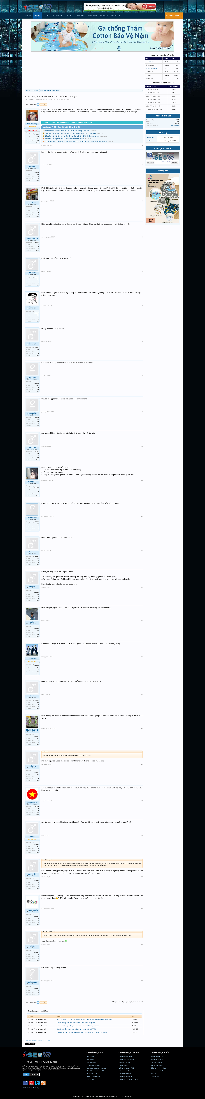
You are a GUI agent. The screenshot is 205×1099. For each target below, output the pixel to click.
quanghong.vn (92, 15)
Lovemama (80, 15)
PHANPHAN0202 (32, 730)
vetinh (32, 696)
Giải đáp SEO (91, 1079)
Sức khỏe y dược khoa (158, 1068)
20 (38, 174)
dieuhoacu (32, 343)
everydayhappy (32, 238)
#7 (142, 341)
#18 (142, 728)
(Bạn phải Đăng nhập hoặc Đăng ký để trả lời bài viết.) (127, 1001)
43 (38, 594)
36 (38, 349)
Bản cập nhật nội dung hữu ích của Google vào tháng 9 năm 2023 (67, 131)
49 (38, 558)
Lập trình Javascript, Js (126, 1076)
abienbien (32, 307)
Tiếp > (44, 104)
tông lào (32, 552)
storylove (32, 377)
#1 (142, 145)
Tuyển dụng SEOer (157, 1057)
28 (38, 140)
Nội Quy (36, 1088)
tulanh (43, 835)
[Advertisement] (84, 71)
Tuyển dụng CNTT (157, 1059)
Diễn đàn (37, 16)
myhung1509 (32, 518)
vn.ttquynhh (44, 656)
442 (38, 385)
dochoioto (32, 766)
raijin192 (32, 946)
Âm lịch (149, 141)
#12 (142, 516)
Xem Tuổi (69, 15)
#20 (142, 801)
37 (38, 210)
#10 (142, 446)
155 (38, 808)
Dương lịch (150, 137)
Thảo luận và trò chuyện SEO (95, 1071)
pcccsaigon (32, 202)
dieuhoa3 (32, 447)
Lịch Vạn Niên (57, 15)
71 (38, 774)
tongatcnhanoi (175, 125)
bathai (32, 622)
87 (38, 846)
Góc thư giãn (155, 1076)
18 (38, 389)
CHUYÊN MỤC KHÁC (160, 1053)
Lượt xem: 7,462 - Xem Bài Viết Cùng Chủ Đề (61, 127)
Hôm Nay (163, 133)
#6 (142, 305)
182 (38, 453)
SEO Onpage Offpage (93, 1065)
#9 (142, 412)
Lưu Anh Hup (61, 99)
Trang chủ (27, 15)
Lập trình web (123, 1065)
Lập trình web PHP (125, 1074)
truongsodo (32, 482)
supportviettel (32, 802)
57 (38, 524)
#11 (142, 480)
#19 (142, 764)
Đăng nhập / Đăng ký (173, 15)
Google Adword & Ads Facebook (96, 1068)
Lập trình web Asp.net (126, 1071)
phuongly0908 (32, 413)
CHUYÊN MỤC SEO (95, 1053)
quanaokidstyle (32, 910)
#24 (142, 944)
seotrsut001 (32, 874)
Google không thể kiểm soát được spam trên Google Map (76, 1023)
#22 (142, 876)
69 (38, 738)
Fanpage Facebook (163, 148)
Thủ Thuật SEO (91, 1056)
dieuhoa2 (32, 272)
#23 (142, 908)
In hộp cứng (115, 15)
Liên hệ (46, 15)
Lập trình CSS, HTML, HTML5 (128, 1079)
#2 (142, 165)
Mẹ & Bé (154, 1074)
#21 (142, 835)
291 (38, 668)
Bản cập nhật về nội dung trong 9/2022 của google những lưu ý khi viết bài (70, 133)
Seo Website (90, 1059)
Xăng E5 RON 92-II (151, 68)
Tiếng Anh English (157, 1065)
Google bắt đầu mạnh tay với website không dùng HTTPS (76, 1029)
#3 (142, 201)
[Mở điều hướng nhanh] (142, 90)
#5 (142, 271)
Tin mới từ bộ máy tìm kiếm (43, 99)
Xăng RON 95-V (150, 62)
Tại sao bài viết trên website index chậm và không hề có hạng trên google (82, 1032)
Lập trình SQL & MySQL (126, 1059)
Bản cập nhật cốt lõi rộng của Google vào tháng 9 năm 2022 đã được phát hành (72, 136)
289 (38, 136)
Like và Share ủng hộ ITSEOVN (38, 1040)
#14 (142, 587)
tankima (32, 166)
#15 (142, 620)
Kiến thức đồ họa (124, 1062)
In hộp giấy (104, 15)
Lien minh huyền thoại (158, 1071)
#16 (142, 656)
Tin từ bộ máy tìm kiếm (93, 1076)
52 (38, 702)
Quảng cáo (163, 171)
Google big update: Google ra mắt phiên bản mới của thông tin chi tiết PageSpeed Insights (76, 141)
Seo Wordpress (91, 1062)
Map (24, 1088)
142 (38, 630)
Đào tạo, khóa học (157, 1062)
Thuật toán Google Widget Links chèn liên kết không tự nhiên (78, 1026)
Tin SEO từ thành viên (93, 1074)
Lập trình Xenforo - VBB (126, 1068)
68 (38, 419)
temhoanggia (32, 982)
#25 (142, 980)
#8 (142, 376)
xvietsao (32, 586)
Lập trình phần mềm (125, 1057)
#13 (142, 550)
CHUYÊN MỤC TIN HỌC (129, 1053)
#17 (142, 694)
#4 (142, 237)
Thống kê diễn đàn (163, 116)
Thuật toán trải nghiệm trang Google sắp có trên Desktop (64, 139)
